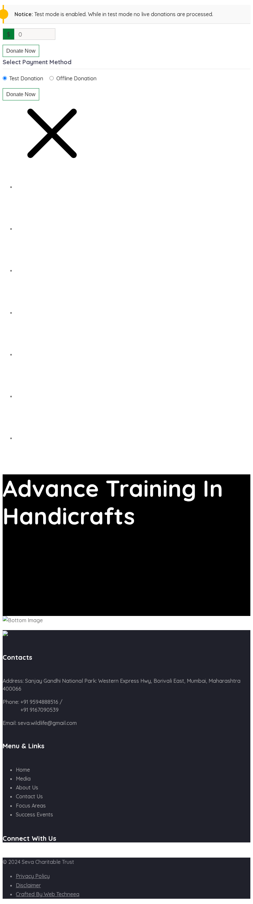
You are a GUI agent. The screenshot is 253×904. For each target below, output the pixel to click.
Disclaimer (28, 885)
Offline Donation (76, 78)
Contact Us (30, 396)
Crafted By (47, 894)
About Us (27, 229)
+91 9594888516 (38, 702)
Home (22, 187)
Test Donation (26, 78)
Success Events (35, 271)
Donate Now (21, 51)
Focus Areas (31, 805)
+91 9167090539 (39, 709)
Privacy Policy (33, 876)
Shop (22, 313)
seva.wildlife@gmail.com (47, 723)
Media (23, 778)
